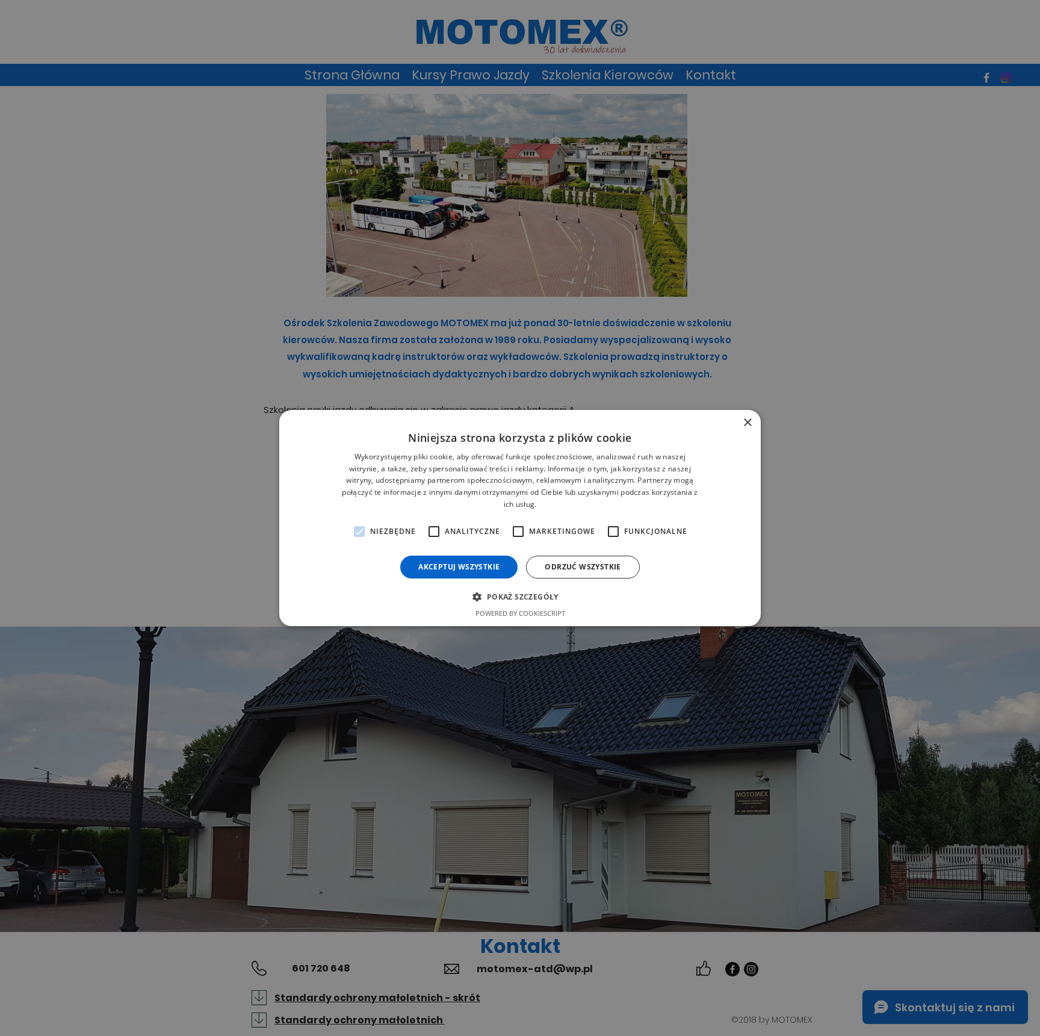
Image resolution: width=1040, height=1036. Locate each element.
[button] (519, 597)
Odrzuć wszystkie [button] (583, 567)
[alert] (520, 518)
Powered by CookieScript (520, 613)
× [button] (747, 422)
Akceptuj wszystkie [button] (459, 567)
